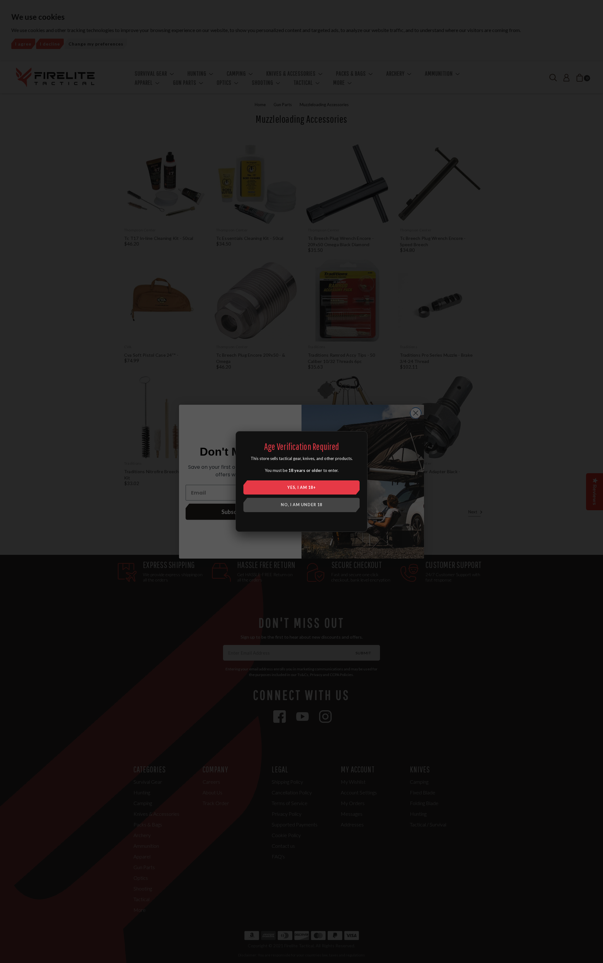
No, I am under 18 (301, 504)
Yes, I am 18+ (301, 487)
